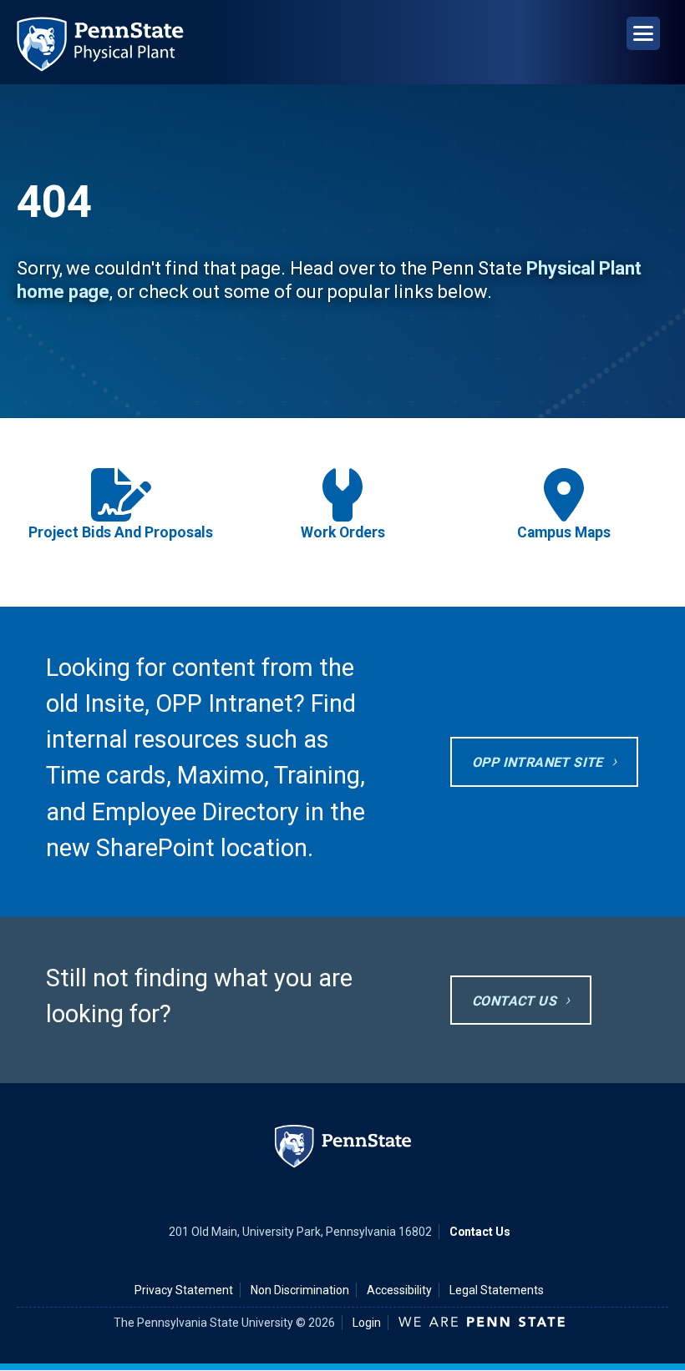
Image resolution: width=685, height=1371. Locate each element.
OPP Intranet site (537, 762)
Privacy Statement (183, 1290)
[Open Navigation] (643, 33)
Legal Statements (496, 1290)
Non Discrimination (300, 1290)
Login (367, 1322)
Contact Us (514, 1001)
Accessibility (399, 1290)
